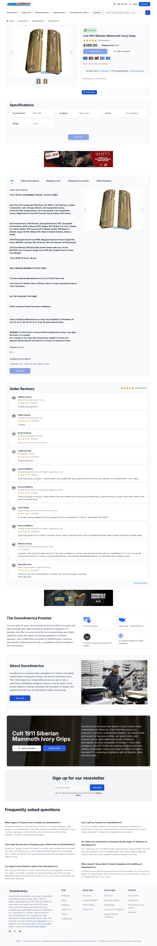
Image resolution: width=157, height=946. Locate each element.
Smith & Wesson (30, 832)
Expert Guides (59, 12)
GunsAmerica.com (33, 941)
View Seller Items (137, 71)
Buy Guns (20, 698)
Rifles (63, 900)
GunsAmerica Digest (36, 926)
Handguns (65, 895)
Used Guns (66, 909)
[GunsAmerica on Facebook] (10, 931)
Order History (89, 905)
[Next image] (72, 52)
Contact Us (133, 900)
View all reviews (140, 583)
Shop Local (25, 12)
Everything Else (38, 21)
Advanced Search (90, 900)
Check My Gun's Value (79, 12)
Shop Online (12, 12)
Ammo (64, 914)
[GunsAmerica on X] (15, 931)
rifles (69, 826)
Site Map (137, 941)
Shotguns (65, 905)
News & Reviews (42, 12)
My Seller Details (111, 900)
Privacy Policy (111, 941)
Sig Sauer (18, 832)
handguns (61, 826)
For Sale (97, 12)
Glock (10, 832)
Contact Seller (90, 92)
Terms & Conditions (125, 941)
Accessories (23, 21)
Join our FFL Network (114, 909)
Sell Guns (144, 4)
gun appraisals (39, 921)
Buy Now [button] (96, 51)
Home (11, 21)
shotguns (9, 829)
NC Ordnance (53, 21)
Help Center (133, 895)
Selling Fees (109, 905)
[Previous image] (12, 52)
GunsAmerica (19, 891)
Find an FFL (88, 909)
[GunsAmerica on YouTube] (20, 931)
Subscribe (97, 787)
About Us (132, 912)
